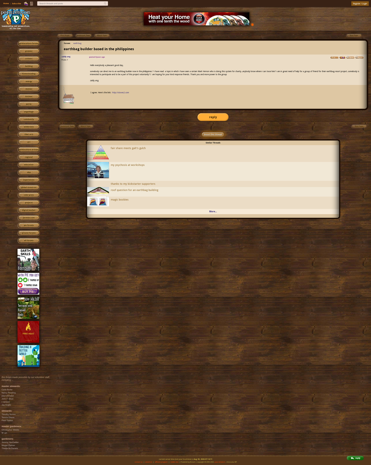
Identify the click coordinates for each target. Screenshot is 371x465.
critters (28, 59)
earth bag (77, 43)
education (28, 165)
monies (29, 89)
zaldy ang (66, 57)
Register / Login (360, 3)
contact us (139, 462)
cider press (29, 195)
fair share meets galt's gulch (128, 148)
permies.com (29, 218)
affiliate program (161, 462)
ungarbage (29, 112)
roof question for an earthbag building (134, 190)
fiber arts (28, 134)
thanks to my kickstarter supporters (133, 183)
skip (29, 172)
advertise (148, 462)
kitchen (28, 97)
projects (29, 203)
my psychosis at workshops (128, 164)
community (29, 119)
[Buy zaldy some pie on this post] (343, 57)
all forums (28, 241)
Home (6, 3)
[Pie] (26, 4)
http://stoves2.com (120, 92)
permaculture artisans (28, 150)
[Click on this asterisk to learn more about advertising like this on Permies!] (252, 24)
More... (213, 211)
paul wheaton (220, 462)
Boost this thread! (213, 134)
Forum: (67, 43)
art (28, 142)
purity (28, 104)
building (28, 66)
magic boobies (120, 199)
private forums (29, 233)
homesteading (28, 74)
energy (29, 81)
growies (28, 51)
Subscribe (16, 3)
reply (213, 117)
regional (29, 157)
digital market (28, 210)
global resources (28, 187)
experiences (28, 180)
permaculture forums (29, 43)
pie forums (29, 225)
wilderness (29, 127)
